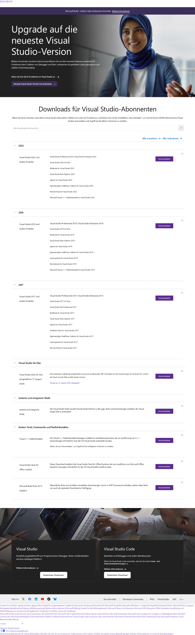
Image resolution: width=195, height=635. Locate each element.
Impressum (66, 633)
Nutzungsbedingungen (120, 633)
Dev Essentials (110, 599)
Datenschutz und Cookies (82, 633)
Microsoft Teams (84, 613)
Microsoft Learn (134, 613)
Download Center (164, 605)
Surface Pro (5, 605)
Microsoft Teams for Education (121, 608)
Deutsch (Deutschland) (9, 628)
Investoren (173, 616)
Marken (133, 633)
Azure (29, 613)
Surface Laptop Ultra (32, 605)
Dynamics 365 (38, 613)
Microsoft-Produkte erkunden (117, 605)
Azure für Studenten (67, 611)
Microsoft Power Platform (42, 616)
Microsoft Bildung (72, 608)
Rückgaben (5, 608)
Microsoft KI (5, 613)
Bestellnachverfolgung (19, 608)
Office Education (163, 608)
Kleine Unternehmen (100, 613)
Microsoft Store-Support (183, 605)
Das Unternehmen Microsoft (110, 616)
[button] (182, 153)
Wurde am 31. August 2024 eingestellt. (65, 383)
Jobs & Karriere (91, 616)
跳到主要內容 (6, 1)
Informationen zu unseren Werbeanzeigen (155, 633)
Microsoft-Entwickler (118, 613)
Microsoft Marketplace (20, 616)
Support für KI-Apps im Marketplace (157, 613)
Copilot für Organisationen (53, 605)
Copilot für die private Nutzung (78, 605)
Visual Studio (163, 599)
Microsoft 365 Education (144, 608)
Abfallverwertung (37, 608)
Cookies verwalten (101, 633)
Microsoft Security (18, 613)
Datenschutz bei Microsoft (158, 616)
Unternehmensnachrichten (134, 616)
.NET (174, 599)
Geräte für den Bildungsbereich (94, 608)
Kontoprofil (152, 605)
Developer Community (133, 599)
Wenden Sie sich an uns (50, 633)
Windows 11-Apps (139, 605)
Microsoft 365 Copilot (67, 613)
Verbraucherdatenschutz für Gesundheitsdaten (20, 633)
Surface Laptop (16, 605)
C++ (182, 599)
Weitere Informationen (121, 11)
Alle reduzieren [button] (171, 138)
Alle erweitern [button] (149, 138)
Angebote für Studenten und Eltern (43, 611)
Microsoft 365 (98, 605)
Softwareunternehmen (63, 616)
